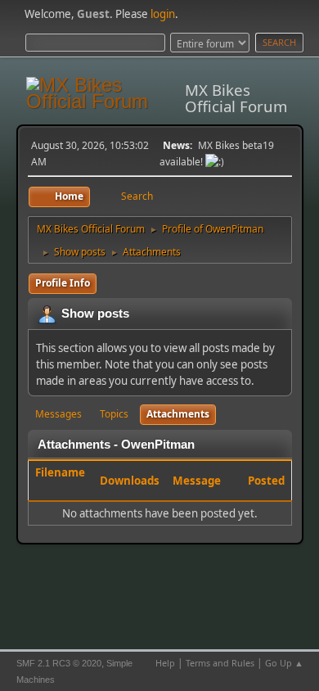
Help (165, 663)
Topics (114, 414)
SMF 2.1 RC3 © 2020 (58, 663)
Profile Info (62, 283)
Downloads (130, 480)
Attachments (177, 414)
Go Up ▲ (284, 663)
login (163, 14)
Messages (58, 414)
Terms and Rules (220, 663)
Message (197, 480)
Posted (266, 480)
